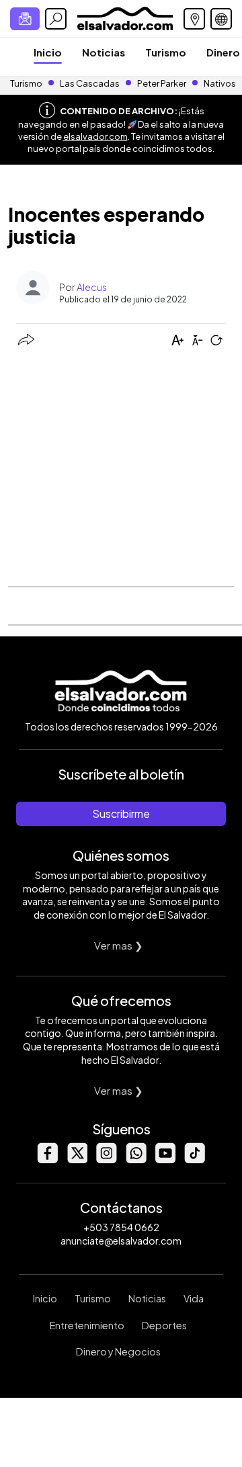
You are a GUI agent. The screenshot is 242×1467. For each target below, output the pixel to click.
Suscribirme (121, 813)
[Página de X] (76, 1159)
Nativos (220, 83)
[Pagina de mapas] (194, 19)
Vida (194, 1298)
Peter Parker (162, 83)
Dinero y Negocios (118, 1351)
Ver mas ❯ (118, 945)
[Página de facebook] (47, 1159)
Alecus (92, 287)
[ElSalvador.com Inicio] (124, 17)
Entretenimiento (87, 1325)
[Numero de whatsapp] (136, 1159)
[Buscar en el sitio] (56, 19)
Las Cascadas (90, 83)
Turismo (165, 52)
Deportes (164, 1325)
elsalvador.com (95, 136)
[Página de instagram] (106, 1159)
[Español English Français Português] (221, 19)
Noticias (103, 52)
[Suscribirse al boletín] (25, 18)
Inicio (48, 52)
